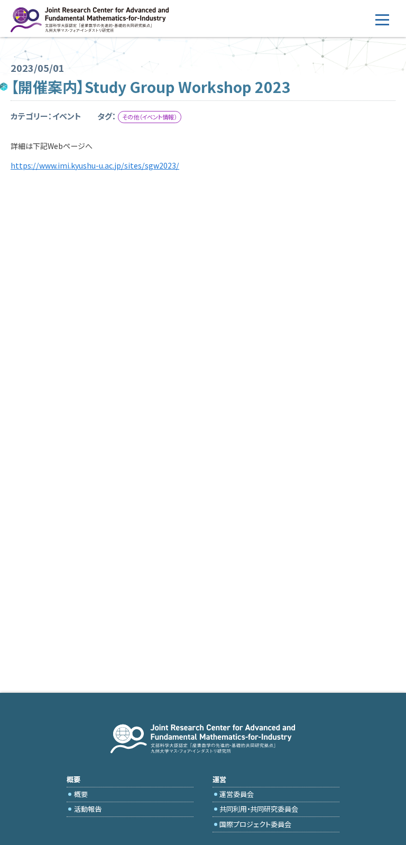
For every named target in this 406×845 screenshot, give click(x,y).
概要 (81, 794)
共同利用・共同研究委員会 (258, 809)
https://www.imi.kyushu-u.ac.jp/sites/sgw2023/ (95, 165)
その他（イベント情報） (149, 117)
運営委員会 (236, 794)
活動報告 (88, 809)
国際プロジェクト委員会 (255, 824)
